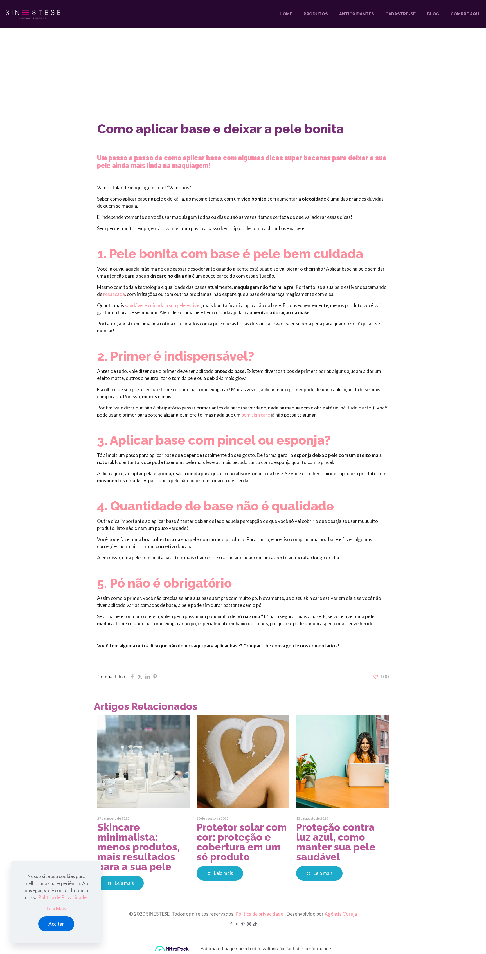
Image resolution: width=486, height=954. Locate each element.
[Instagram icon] (249, 923)
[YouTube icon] (237, 923)
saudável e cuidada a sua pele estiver (163, 305)
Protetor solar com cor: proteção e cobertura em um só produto (242, 842)
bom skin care (255, 415)
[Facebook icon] (231, 923)
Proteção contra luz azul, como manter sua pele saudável (335, 842)
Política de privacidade (259, 914)
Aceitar (56, 924)
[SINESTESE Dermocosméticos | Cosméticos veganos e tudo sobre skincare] (33, 14)
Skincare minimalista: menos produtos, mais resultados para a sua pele (138, 847)
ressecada (114, 294)
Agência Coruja (341, 914)
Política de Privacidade (62, 897)
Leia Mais (56, 909)
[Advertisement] (243, 79)
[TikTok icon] (255, 923)
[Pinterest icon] (243, 923)
